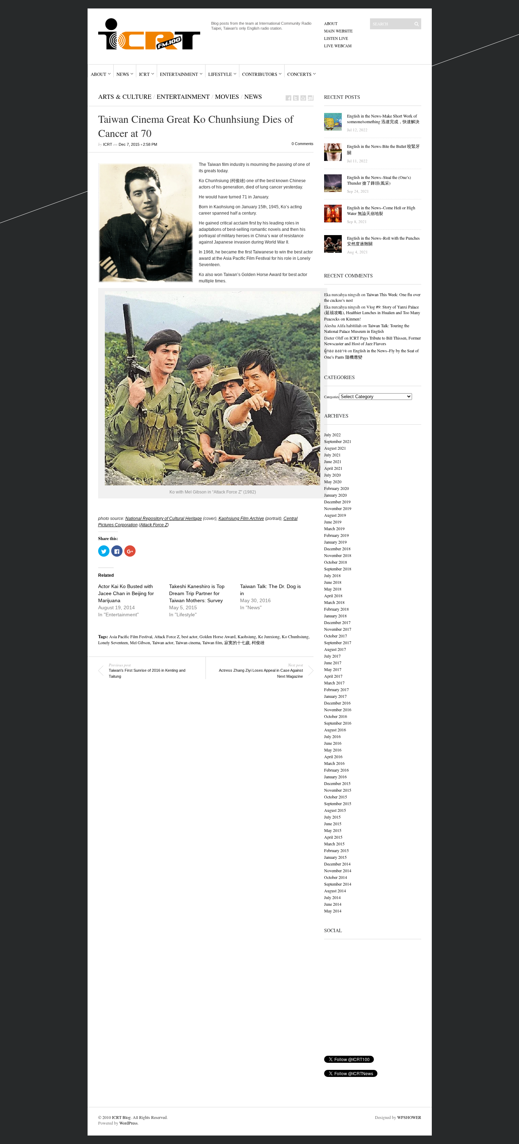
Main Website (338, 31)
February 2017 (336, 689)
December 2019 (337, 501)
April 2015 (333, 837)
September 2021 (337, 441)
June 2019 (332, 522)
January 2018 (335, 615)
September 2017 (337, 642)
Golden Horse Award (217, 636)
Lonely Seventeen (113, 642)
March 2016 (334, 763)
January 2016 (335, 776)
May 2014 (332, 911)
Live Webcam (338, 45)
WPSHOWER (409, 1117)
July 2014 (332, 897)
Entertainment (179, 74)
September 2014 (337, 884)
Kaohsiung (247, 636)
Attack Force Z (153, 524)
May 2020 (332, 481)
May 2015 (332, 830)
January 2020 (335, 495)
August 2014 (335, 890)
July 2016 (332, 736)
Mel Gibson (140, 642)
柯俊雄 (258, 642)
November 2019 (337, 508)
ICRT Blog (121, 1117)
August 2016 (335, 729)
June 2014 (332, 904)
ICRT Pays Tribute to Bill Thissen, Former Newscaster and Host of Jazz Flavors (372, 340)
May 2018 (332, 589)
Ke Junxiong (269, 636)
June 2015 (332, 823)
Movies (227, 96)
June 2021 (332, 461)
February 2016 (336, 770)
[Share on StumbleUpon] (311, 98)
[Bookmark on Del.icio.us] (303, 98)
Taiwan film (212, 642)
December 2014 (337, 864)
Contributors (259, 74)
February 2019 (336, 535)
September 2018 (337, 568)
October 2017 (335, 636)
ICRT (144, 74)
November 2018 (337, 555)
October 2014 (335, 877)
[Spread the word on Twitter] (296, 98)
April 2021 (333, 468)
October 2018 (335, 562)
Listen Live (336, 38)
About (331, 23)
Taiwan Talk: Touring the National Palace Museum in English (366, 328)
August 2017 (335, 649)
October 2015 (335, 796)
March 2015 (334, 843)
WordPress (128, 1123)
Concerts (299, 74)
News (123, 74)
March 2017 (334, 682)
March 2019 (334, 528)
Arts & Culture (124, 96)
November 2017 (337, 629)
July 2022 (332, 434)
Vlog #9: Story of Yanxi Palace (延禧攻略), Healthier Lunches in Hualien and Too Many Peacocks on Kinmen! (372, 313)
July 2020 (332, 475)
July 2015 (332, 817)
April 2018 (333, 595)
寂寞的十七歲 (237, 642)
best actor (189, 636)
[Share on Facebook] (288, 98)
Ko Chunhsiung (295, 636)
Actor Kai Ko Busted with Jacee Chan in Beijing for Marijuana (126, 593)
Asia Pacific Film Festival (130, 636)
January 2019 (335, 542)
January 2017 (335, 696)
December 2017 (337, 622)
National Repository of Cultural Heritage (163, 518)
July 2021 (332, 454)
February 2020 (336, 488)
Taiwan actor (162, 642)
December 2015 (337, 783)
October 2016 (335, 716)
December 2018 (337, 548)
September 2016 (337, 723)
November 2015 (337, 790)
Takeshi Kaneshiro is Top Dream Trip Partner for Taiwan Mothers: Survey (197, 593)
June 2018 (332, 582)
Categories (331, 396)
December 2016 (337, 703)
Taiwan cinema (187, 642)
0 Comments (303, 144)
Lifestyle (220, 74)
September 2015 (337, 803)
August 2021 (335, 448)
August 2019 (335, 515)
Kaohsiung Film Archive (241, 518)
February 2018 (336, 609)
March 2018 (334, 602)
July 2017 (332, 656)
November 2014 (337, 870)
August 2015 (335, 810)
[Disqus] (201, 785)
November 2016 (337, 709)
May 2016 (332, 750)
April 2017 (333, 676)
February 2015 (336, 850)
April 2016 (333, 756)
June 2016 (332, 743)
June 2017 (332, 662)
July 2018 (332, 575)
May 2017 (332, 669)
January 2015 (335, 857)
